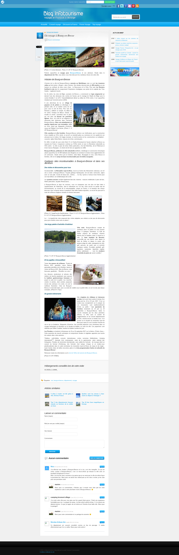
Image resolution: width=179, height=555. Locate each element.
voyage (75, 380)
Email (39, 57)
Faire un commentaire (96, 458)
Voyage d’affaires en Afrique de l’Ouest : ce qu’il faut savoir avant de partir (126, 60)
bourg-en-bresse (58, 380)
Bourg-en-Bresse (75, 73)
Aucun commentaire (54, 40)
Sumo (39, 59)
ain (52, 380)
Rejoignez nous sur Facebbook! (118, 6)
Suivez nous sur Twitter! (122, 6)
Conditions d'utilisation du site (47, 552)
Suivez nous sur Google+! (125, 6)
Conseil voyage (55, 24)
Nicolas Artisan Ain (58, 522)
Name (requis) (48, 416)
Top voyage (96, 24)
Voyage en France (52, 32)
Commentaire (48, 438)
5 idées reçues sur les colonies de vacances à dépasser (126, 39)
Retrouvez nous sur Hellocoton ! (129, 6)
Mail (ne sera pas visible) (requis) (54, 423)
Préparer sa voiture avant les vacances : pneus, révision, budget (126, 44)
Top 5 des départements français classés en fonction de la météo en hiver (62, 404)
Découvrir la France (70, 24)
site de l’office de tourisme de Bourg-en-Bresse (83, 353)
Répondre (102, 467)
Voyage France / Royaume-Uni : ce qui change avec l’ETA (126, 49)
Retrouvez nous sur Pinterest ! (133, 6)
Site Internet (48, 431)
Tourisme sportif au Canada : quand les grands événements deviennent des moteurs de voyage (126, 54)
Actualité (44, 24)
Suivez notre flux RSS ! (137, 6)
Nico (52, 466)
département (68, 380)
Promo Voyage (84, 24)
